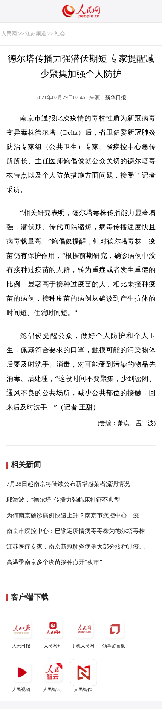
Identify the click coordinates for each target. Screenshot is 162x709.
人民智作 (83, 689)
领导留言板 (113, 645)
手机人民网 (83, 645)
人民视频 (21, 689)
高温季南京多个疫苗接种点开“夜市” (54, 562)
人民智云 (52, 689)
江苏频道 (35, 34)
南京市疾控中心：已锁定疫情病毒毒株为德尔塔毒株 (75, 531)
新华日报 (115, 97)
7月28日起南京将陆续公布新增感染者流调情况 (68, 484)
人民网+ (52, 645)
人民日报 (21, 645)
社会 (60, 34)
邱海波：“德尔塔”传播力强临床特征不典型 (63, 499)
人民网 (9, 34)
